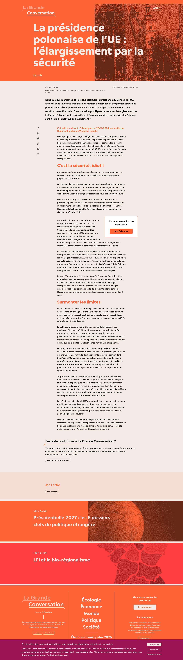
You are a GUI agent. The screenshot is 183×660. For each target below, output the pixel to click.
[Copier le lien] (38, 143)
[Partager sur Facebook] (38, 128)
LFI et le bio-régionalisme (61, 559)
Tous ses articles (52, 491)
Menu (156, 8)
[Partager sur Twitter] (38, 138)
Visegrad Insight (88, 131)
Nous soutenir (144, 638)
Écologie (91, 600)
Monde (37, 75)
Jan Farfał (53, 87)
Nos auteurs (49, 633)
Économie (91, 606)
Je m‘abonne (121, 231)
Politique (91, 620)
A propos (37, 633)
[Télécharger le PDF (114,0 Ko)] (38, 153)
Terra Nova (48, 612)
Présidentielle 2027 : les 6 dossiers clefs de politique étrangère (71, 521)
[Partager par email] (38, 148)
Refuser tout (154, 649)
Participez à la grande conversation (58, 460)
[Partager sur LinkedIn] (38, 133)
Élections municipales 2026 (91, 637)
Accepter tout (154, 644)
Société (91, 627)
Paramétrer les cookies (154, 654)
